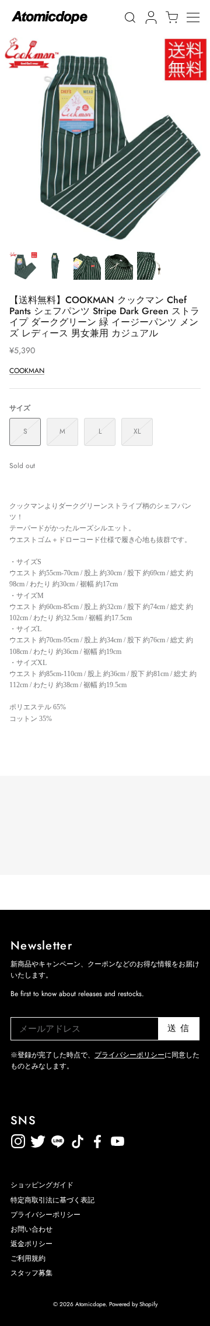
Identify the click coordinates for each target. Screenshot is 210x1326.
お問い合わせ (31, 1229)
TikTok (57, 1139)
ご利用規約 (28, 1258)
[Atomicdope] (50, 17)
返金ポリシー (156, 1139)
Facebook (117, 1139)
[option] (105, 140)
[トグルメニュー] (198, 17)
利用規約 (137, 1139)
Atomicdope (90, 1304)
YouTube (97, 1139)
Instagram (18, 1139)
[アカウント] (149, 17)
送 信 (178, 1028)
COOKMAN (26, 370)
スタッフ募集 (31, 1273)
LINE (77, 1139)
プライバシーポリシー (129, 1055)
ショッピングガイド (42, 1185)
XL (137, 431)
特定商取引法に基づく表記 (52, 1200)
